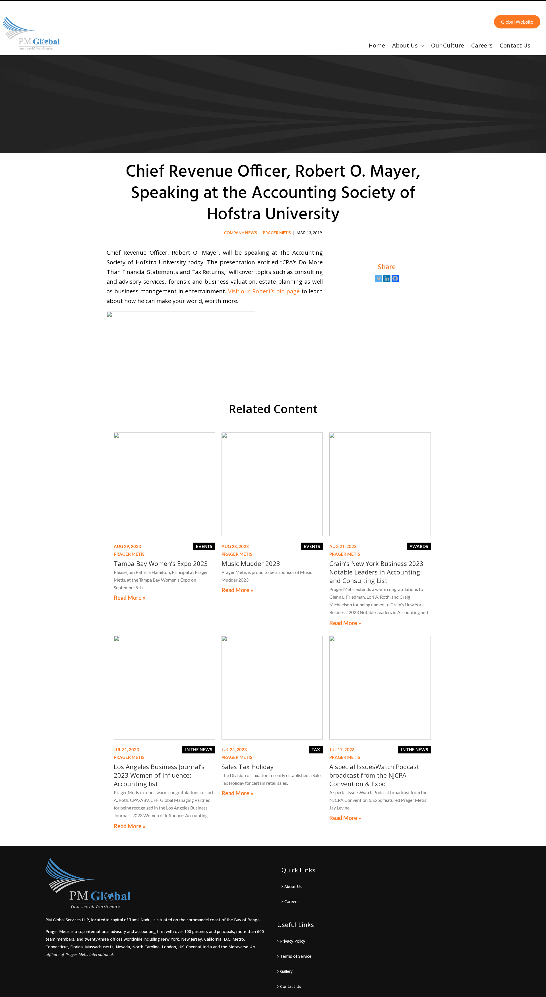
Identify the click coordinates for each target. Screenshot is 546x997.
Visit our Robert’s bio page (264, 291)
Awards (419, 546)
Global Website (517, 22)
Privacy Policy (292, 941)
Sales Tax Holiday (248, 766)
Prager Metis (277, 232)
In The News (198, 749)
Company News (240, 232)
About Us (293, 886)
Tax (316, 749)
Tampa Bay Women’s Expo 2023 (161, 563)
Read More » (130, 598)
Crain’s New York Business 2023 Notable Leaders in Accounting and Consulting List (376, 572)
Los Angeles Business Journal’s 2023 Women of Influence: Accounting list (159, 775)
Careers (291, 901)
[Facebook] (395, 278)
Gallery (286, 971)
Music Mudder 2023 (251, 563)
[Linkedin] (386, 278)
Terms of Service (295, 956)
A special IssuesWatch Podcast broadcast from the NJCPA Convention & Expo (374, 775)
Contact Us (290, 986)
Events (204, 546)
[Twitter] (378, 278)
